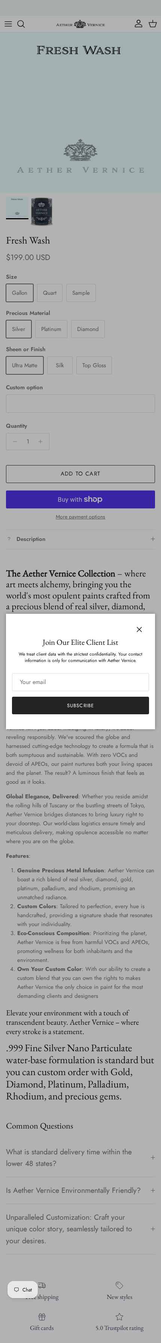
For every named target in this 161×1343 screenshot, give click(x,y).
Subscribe (80, 705)
